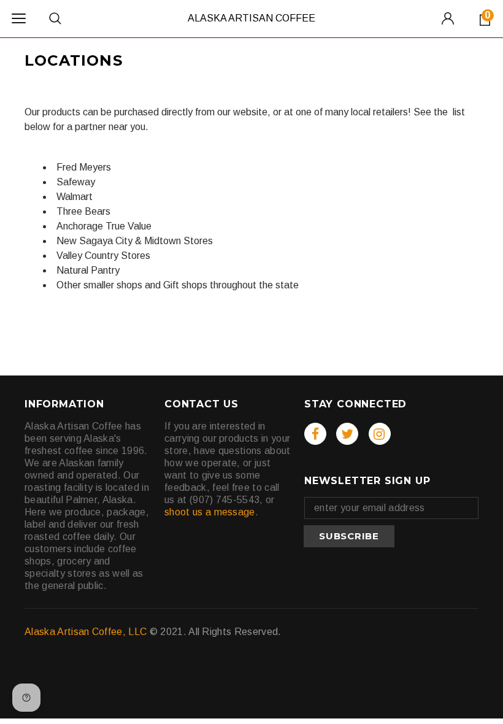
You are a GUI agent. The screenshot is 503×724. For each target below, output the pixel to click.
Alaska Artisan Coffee (251, 18)
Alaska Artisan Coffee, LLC (86, 631)
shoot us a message (209, 512)
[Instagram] (380, 434)
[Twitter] (347, 434)
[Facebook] (315, 434)
